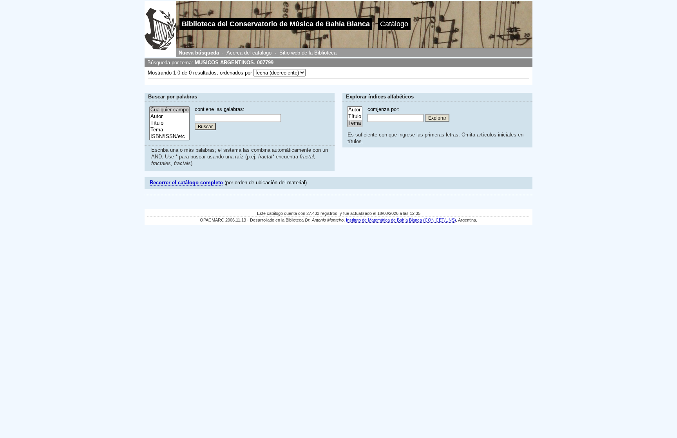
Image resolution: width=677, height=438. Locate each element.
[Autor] (169, 116)
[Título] (169, 123)
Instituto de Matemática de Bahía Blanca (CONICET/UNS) (401, 220)
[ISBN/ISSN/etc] (169, 136)
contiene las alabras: (219, 109)
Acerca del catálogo (249, 53)
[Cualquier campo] (169, 110)
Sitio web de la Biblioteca (308, 53)
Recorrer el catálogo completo (186, 182)
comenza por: (383, 109)
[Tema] (169, 130)
